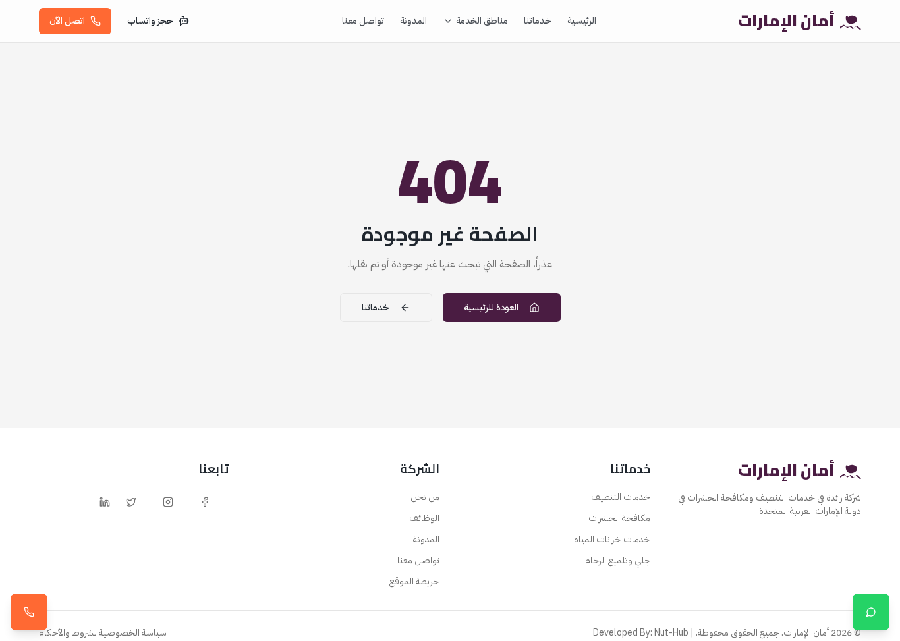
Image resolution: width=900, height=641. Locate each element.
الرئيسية (581, 21)
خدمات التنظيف (620, 497)
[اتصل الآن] (29, 612)
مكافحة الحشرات (619, 518)
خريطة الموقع (414, 581)
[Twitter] (131, 502)
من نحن (424, 497)
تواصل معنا (363, 21)
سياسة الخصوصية (133, 633)
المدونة (413, 21)
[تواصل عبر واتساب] (871, 612)
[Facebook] (205, 502)
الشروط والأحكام (69, 633)
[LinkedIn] (105, 502)
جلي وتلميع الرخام (617, 560)
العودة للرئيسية (491, 307)
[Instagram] (168, 502)
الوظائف (424, 518)
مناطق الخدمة (482, 21)
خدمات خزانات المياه (612, 539)
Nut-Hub (671, 633)
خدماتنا (537, 21)
